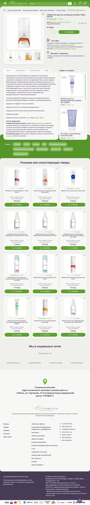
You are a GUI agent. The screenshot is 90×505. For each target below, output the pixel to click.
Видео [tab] (46, 70)
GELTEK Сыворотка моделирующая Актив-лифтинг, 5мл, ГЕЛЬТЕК (71, 100)
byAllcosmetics (66, 435)
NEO (44, 144)
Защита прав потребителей (41, 455)
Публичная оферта (38, 424)
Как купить (35, 432)
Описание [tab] (8, 70)
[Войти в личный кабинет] (75, 4)
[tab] (8, 70)
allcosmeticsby (66, 437)
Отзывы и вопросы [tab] (35, 70)
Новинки (6, 430)
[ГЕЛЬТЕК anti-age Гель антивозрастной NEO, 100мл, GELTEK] (24, 32)
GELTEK (26, 144)
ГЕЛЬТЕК (17, 144)
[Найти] (70, 3)
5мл (28, 118)
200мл (37, 118)
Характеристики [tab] (20, 70)
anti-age (36, 144)
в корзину (70, 32)
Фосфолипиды (42, 149)
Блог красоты (36, 458)
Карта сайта (7, 437)
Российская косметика (58, 144)
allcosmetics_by (67, 432)
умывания (9, 136)
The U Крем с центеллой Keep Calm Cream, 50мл (70, 134)
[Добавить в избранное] (42, 14)
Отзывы (34, 462)
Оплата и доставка (38, 436)
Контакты (6, 434)
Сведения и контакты (39, 452)
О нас (33, 449)
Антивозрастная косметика (23, 149)
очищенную (41, 123)
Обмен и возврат (37, 439)
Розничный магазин (38, 442)
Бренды (6, 424)
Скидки (6, 427)
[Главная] (4, 10)
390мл (41, 118)
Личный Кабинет (37, 465)
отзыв (60, 19)
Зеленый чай (55, 149)
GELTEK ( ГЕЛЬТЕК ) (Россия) (61, 22)
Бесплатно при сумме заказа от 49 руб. (64, 48)
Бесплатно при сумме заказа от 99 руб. (63, 45)
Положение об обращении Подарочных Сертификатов (41, 428)
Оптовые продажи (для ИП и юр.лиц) (44, 445)
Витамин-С (68, 149)
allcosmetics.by (67, 426)
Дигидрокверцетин (20, 154)
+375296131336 (67, 424)
